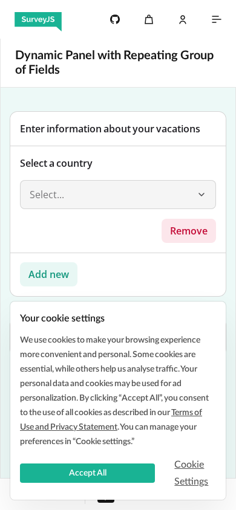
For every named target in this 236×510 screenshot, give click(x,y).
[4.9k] (115, 19)
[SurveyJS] (38, 19)
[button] (201, 194)
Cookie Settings (191, 473)
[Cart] (149, 19)
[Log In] (183, 19)
